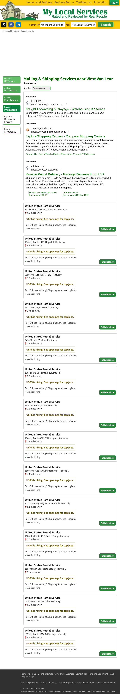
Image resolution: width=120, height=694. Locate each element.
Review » (9, 80)
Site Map (25, 682)
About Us (32, 673)
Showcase (10, 130)
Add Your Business (65, 673)
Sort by (27, 88)
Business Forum (9, 119)
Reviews (34, 682)
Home (23, 673)
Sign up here (75, 682)
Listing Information (47, 673)
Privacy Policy (27, 676)
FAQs (111, 673)
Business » (10, 89)
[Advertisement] (60, 54)
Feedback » (11, 99)
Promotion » (11, 108)
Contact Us (81, 673)
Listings (43, 682)
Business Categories (58, 682)
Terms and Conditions (97, 673)
